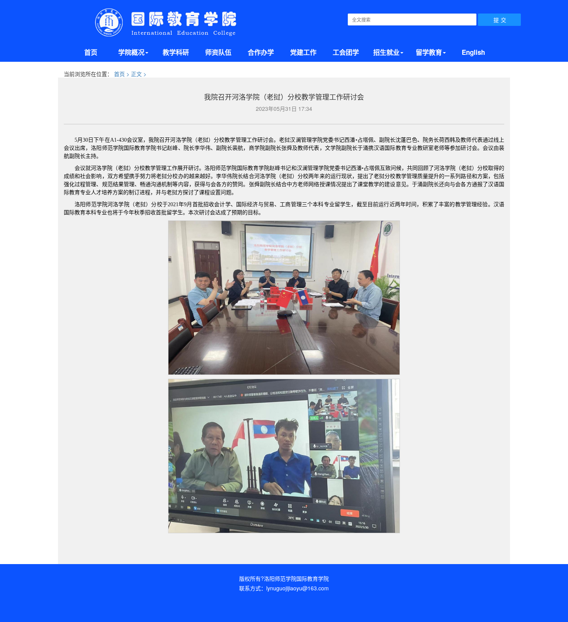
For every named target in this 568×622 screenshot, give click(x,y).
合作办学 (261, 52)
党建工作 (303, 52)
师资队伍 (218, 52)
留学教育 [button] (429, 52)
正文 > (138, 74)
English (473, 52)
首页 (90, 52)
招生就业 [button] (386, 52)
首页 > (122, 74)
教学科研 (176, 52)
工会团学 (346, 52)
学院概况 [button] (131, 52)
